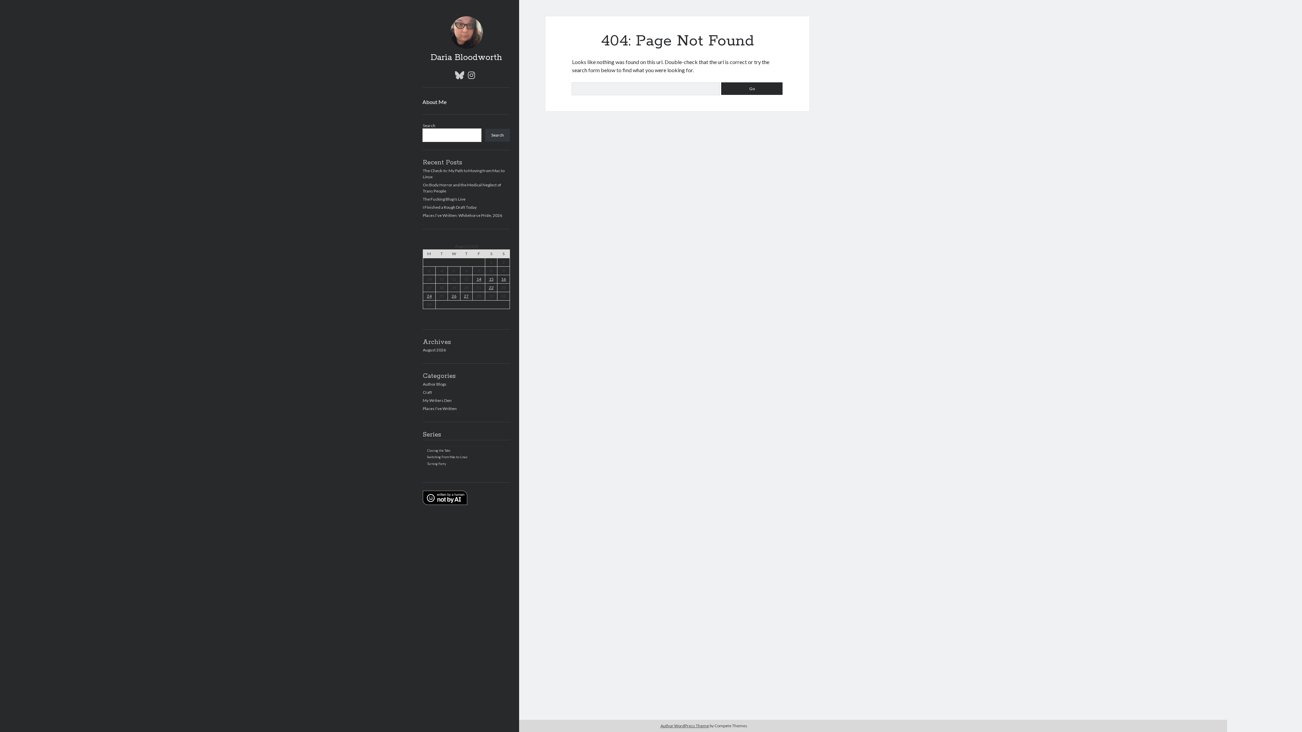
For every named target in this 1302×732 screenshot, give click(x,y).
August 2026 (434, 349)
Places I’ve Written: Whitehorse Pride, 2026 (462, 215)
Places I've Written (440, 408)
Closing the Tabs (439, 450)
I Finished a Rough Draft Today (450, 207)
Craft (427, 392)
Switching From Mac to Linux (447, 457)
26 (454, 296)
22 (491, 287)
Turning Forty (436, 464)
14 (478, 279)
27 (466, 296)
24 (429, 296)
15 (491, 279)
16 (503, 279)
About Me (434, 102)
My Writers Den (437, 400)
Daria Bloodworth (466, 57)
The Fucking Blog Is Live (444, 199)
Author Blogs (435, 384)
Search (429, 125)
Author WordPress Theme (684, 725)
